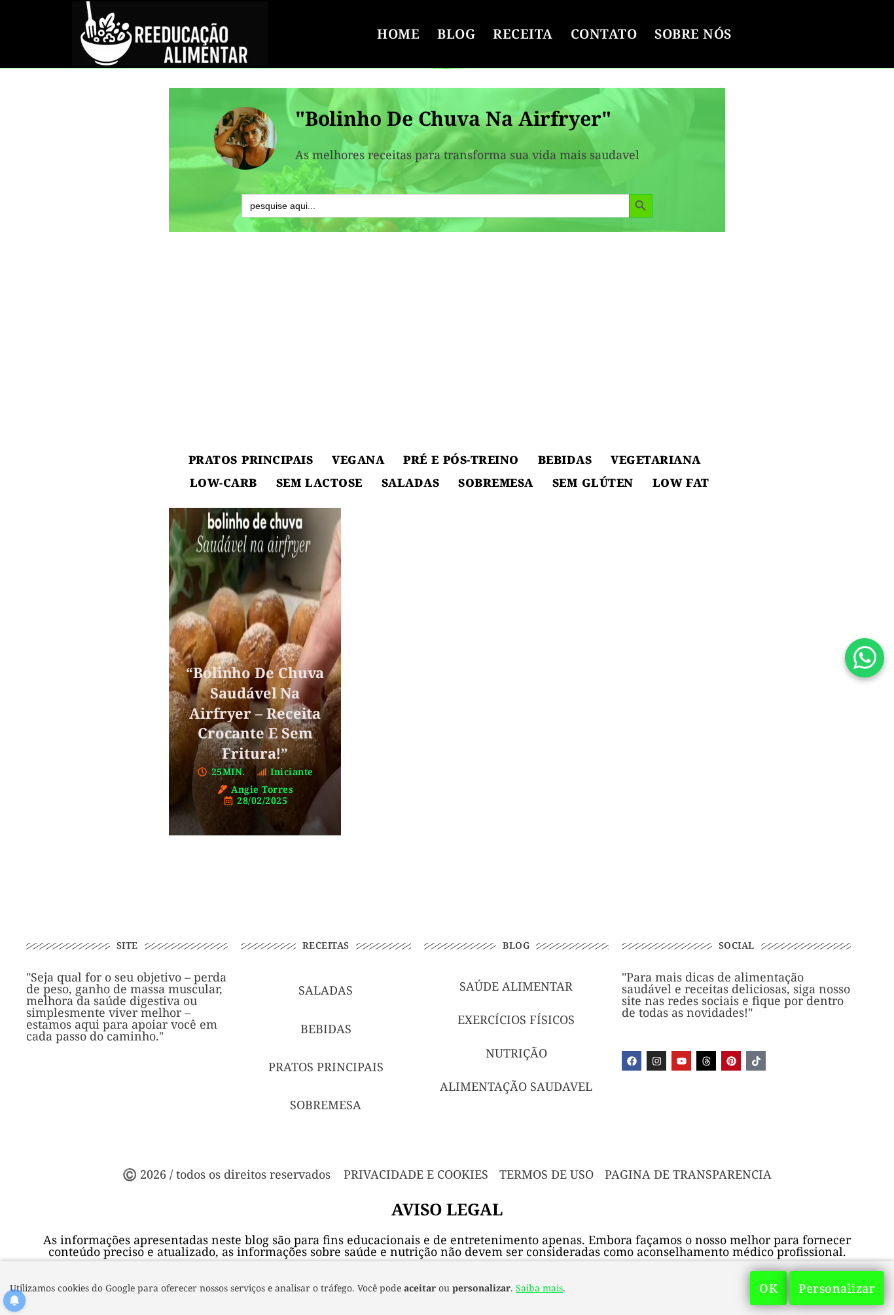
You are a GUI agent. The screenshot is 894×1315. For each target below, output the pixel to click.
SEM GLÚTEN (593, 482)
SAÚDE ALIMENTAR (516, 986)
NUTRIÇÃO (516, 1053)
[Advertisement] (447, 343)
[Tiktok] (756, 1061)
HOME (398, 34)
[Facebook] (631, 1061)
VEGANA (358, 459)
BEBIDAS (565, 459)
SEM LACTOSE (319, 482)
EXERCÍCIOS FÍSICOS (516, 1019)
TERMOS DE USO (546, 1174)
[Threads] (706, 1061)
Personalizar (836, 1288)
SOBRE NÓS (693, 34)
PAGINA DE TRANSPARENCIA (688, 1174)
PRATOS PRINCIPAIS (250, 459)
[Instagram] (656, 1061)
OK (768, 1288)
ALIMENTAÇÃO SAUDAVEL (516, 1086)
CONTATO (604, 34)
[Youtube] (681, 1061)
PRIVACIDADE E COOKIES (416, 1174)
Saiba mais (539, 1288)
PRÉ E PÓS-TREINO (460, 459)
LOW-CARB (223, 482)
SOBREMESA (495, 482)
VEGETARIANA (656, 459)
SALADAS (411, 482)
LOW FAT (681, 482)
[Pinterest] (731, 1061)
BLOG (456, 34)
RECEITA (523, 34)
